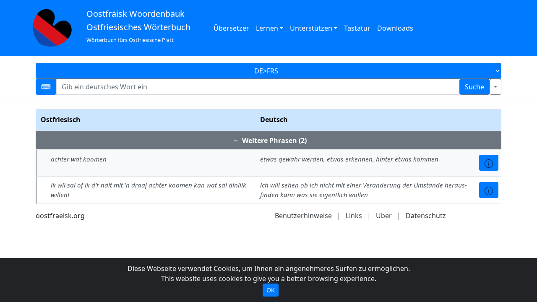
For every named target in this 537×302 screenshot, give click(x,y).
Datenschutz (426, 215)
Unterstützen (311, 28)
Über (384, 215)
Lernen (267, 28)
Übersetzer (231, 28)
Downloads (395, 28)
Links (354, 215)
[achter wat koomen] (488, 163)
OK (270, 290)
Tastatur (357, 28)
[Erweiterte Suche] (495, 87)
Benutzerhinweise (303, 215)
